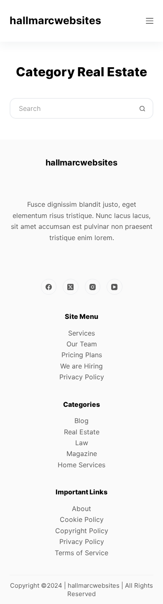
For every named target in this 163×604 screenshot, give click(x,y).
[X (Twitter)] (71, 287)
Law (81, 443)
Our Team (81, 344)
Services (81, 333)
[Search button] (142, 108)
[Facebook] (49, 287)
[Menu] (149, 21)
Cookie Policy (82, 519)
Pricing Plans (81, 355)
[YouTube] (114, 287)
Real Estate (81, 432)
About (81, 508)
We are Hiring (81, 366)
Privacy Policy (81, 377)
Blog (81, 420)
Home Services (81, 465)
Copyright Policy (81, 530)
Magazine (81, 453)
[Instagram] (93, 287)
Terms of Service (81, 553)
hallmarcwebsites (55, 20)
